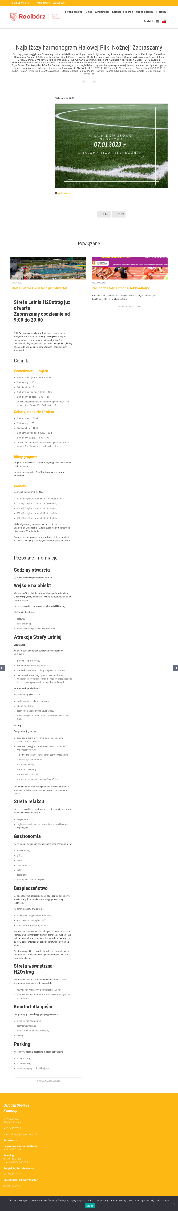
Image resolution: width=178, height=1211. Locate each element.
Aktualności (64, 193)
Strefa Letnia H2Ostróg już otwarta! (38, 288)
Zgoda (89, 1205)
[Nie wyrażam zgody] (173, 1203)
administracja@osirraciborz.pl (20, 1134)
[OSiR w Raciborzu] (36, 17)
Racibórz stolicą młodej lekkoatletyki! (121, 288)
